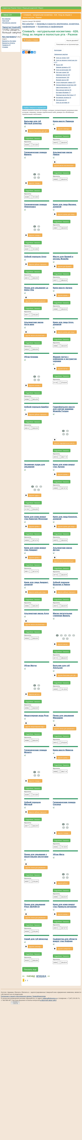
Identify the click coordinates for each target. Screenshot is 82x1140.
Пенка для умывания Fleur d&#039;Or (34, 905)
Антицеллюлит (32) (62, 77)
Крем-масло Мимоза (63, 750)
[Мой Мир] (32, 52)
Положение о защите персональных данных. (16, 996)
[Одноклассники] (26, 52)
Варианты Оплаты (8, 43)
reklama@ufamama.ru (50, 998)
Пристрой (5, 21)
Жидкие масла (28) (62, 80)
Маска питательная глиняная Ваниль (62, 614)
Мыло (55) (59, 65)
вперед (41, 976)
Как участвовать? (9, 37)
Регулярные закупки (9, 23)
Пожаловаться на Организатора (67, 44)
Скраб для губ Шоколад (36, 939)
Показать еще (30, 969)
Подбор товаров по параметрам (35, 107)
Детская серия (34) (62, 72)
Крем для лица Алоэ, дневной (63, 323)
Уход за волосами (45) (63, 70)
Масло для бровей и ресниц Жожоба (63, 257)
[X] (29, 52)
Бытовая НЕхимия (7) (63, 92)
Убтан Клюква (31, 357)
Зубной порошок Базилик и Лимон (61, 583)
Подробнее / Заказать (33, 138)
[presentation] (58, 50)
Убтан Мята (58, 854)
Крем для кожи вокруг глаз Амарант (35, 549)
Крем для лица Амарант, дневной (36, 583)
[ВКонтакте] (23, 52)
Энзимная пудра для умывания (34, 465)
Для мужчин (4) (61, 100)
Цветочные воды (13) (63, 87)
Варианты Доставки (9, 41)
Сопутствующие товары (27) (66, 82)
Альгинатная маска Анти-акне (33, 323)
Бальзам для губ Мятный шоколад (33, 122)
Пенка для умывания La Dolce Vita (36, 289)
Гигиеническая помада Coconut (64, 803)
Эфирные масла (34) (63, 75)
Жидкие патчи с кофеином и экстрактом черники (65, 359)
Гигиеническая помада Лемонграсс (35, 205)
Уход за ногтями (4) (62, 102)
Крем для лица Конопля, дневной (65, 518)
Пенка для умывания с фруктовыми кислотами (36, 855)
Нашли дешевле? (72, 40)
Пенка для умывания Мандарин (63, 716)
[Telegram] (35, 52)
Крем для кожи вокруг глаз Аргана (64, 465)
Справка (5, 47)
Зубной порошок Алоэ (35, 256)
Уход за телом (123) (62, 58)
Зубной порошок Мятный (32, 803)
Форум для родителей (30, 8)
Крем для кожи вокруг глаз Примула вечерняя (64, 905)
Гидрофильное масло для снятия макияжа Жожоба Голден (64, 409)
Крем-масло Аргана (62, 288)
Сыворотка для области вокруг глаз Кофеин (65, 940)
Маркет (40, 8)
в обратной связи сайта (48, 1000)
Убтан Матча (30, 665)
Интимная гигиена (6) (63, 97)
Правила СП (6, 45)
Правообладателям (39, 996)
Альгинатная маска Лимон (62, 153)
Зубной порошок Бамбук (36, 407)
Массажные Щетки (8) (63, 90)
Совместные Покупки (9, 8)
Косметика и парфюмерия (50, 26)
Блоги (19, 8)
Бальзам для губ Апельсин (61, 666)
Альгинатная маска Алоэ (36, 613)
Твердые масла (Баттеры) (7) (66, 95)
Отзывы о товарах (31, 40)
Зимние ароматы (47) (63, 67)
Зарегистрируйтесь (13, 27)
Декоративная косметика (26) (66, 85)
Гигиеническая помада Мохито (35, 751)
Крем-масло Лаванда (63, 121)
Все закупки (28, 23)
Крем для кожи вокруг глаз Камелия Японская (36, 518)
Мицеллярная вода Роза (36, 715)
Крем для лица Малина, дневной (64, 205)
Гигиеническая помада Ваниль (35, 153)
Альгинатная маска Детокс (62, 549)
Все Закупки (6, 19)
